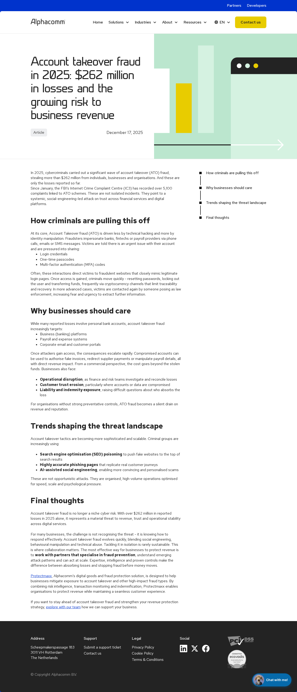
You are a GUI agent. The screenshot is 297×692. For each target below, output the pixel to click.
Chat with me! (277, 680)
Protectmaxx (41, 575)
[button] (119, 22)
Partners (234, 5)
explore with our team (63, 607)
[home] (48, 22)
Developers (256, 5)
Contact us (251, 22)
